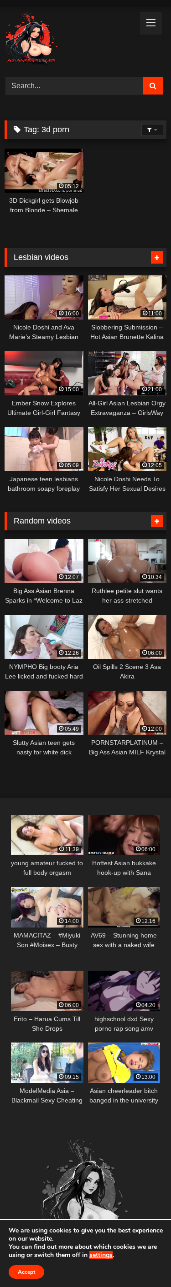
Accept (26, 1272)
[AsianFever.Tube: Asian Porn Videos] (70, 41)
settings (101, 1255)
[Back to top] (143, 1260)
